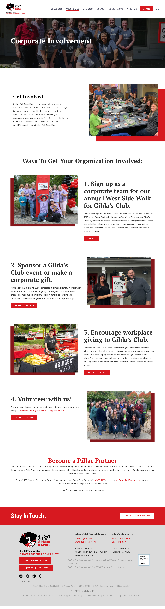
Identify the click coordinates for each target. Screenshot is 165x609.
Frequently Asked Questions (129, 595)
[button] (91, 238)
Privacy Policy (70, 586)
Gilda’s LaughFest (124, 586)
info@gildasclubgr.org (103, 586)
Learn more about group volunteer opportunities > (40, 410)
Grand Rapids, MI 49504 (85, 542)
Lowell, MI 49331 (119, 542)
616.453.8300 (99, 480)
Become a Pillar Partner (82, 460)
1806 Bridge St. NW (83, 538)
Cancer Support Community (69, 595)
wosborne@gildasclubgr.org (128, 480)
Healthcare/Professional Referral (38, 595)
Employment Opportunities (100, 595)
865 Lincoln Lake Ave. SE (122, 538)
